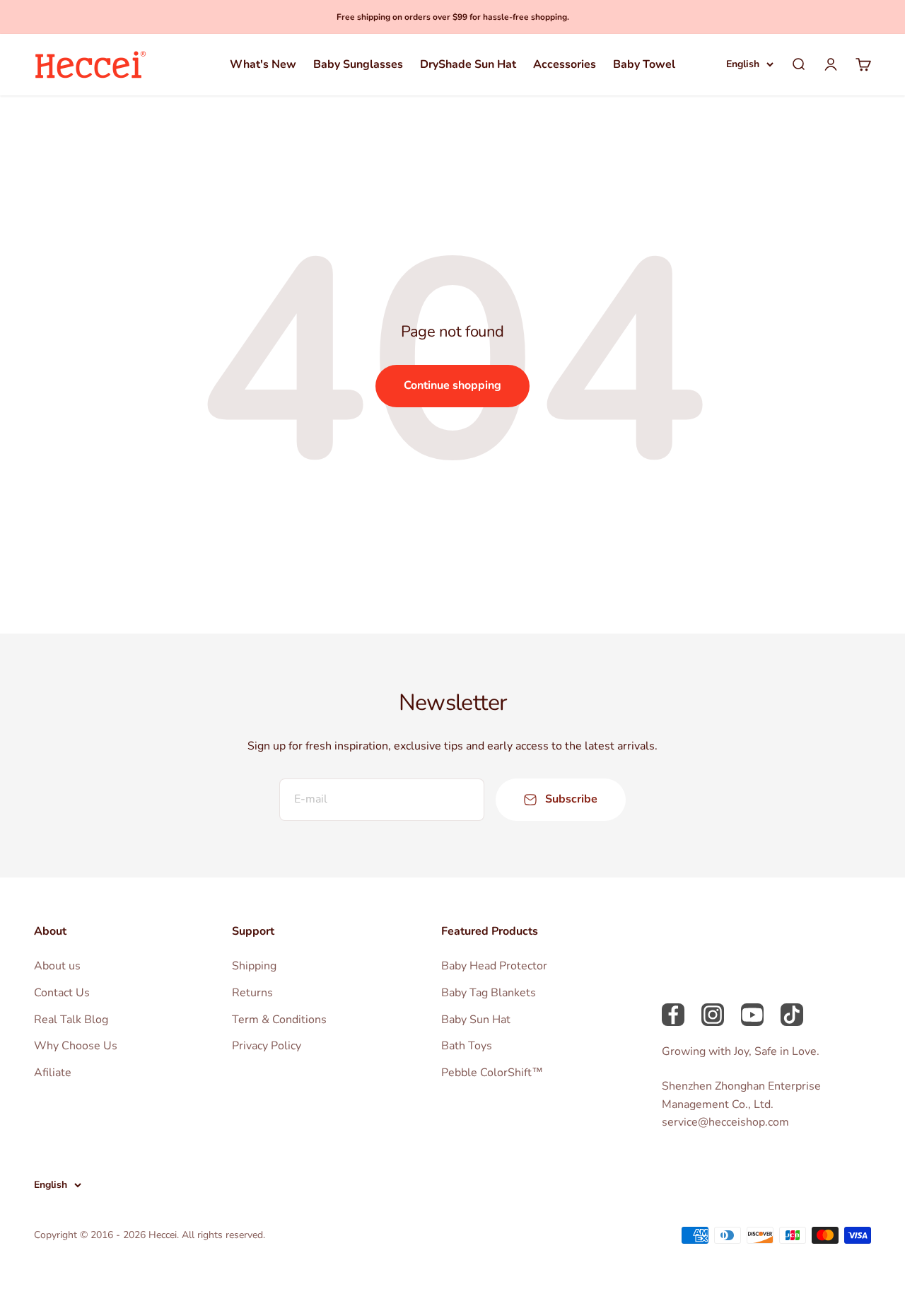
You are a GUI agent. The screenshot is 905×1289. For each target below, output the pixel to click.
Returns (252, 993)
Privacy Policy (266, 1046)
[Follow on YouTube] (752, 1014)
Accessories (564, 64)
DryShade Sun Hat (468, 64)
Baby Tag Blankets (488, 993)
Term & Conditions (279, 1019)
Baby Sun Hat (475, 1019)
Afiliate (52, 1072)
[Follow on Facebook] (673, 1014)
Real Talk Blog (71, 1019)
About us (57, 966)
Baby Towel (644, 64)
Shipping (254, 966)
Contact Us (62, 993)
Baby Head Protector (494, 966)
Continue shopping (452, 385)
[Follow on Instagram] (712, 1014)
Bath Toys (466, 1046)
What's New (263, 64)
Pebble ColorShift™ (492, 1072)
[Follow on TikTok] (792, 1014)
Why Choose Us (75, 1046)
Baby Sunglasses (358, 64)
